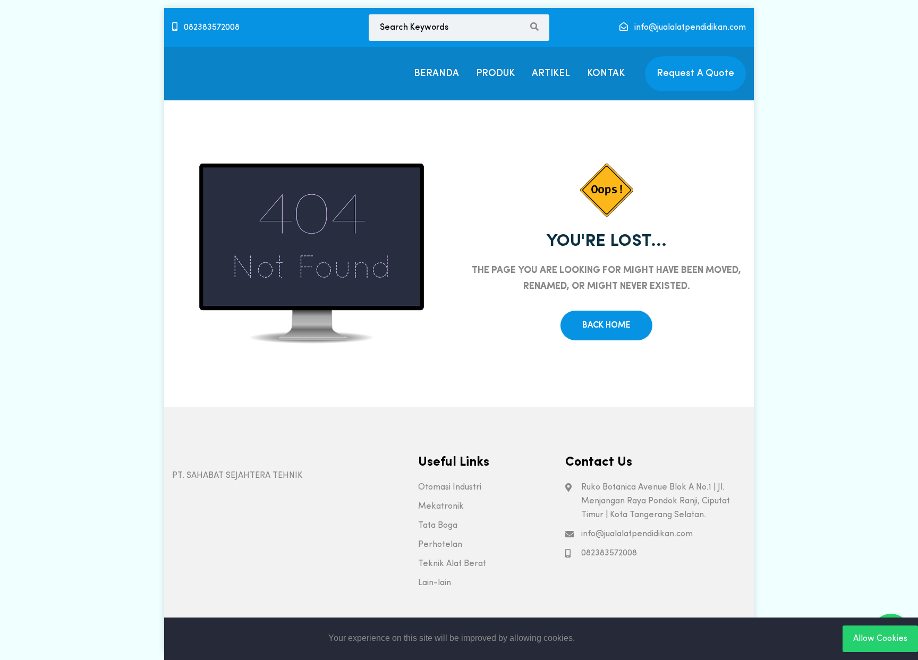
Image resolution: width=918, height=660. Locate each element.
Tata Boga (437, 525)
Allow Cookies (880, 639)
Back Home (606, 325)
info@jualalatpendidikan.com (689, 27)
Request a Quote (695, 73)
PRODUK (495, 73)
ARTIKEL (551, 73)
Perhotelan (440, 545)
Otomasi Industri (449, 487)
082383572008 (211, 27)
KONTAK (606, 73)
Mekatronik (441, 506)
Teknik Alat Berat (452, 564)
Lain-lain (434, 583)
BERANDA (436, 73)
